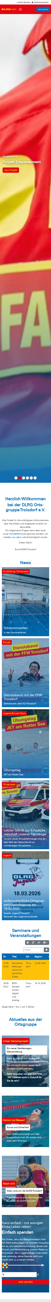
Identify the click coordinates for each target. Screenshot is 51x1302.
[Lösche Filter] (46, 949)
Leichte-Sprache (23, 2)
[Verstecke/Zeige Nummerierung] (27, 942)
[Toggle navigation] (20, 9)
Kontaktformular (18, 533)
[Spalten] (45, 942)
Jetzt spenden (25, 1281)
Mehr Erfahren (10, 170)
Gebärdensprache (40, 2)
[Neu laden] (33, 942)
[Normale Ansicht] (39, 942)
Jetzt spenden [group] (43, 9)
